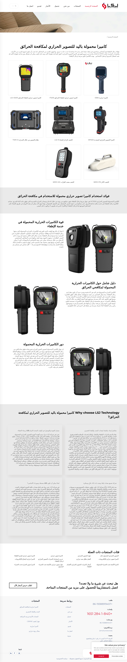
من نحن (67, 6)
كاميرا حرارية (34, 626)
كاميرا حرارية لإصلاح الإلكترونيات (25, 559)
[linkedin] (10, 653)
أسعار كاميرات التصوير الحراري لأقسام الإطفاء (79, 565)
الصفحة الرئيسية (91, 6)
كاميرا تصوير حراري (57, 556)
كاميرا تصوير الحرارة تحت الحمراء (24, 564)
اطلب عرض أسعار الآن (23, 585)
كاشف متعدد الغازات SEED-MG (63, 182)
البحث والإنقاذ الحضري (33, 612)
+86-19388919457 (102, 604)
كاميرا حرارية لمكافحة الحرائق (31, 607)
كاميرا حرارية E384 (101, 98)
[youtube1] (19, 653)
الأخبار (48, 6)
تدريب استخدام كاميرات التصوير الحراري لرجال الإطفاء (51, 560)
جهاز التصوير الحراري (84, 556)
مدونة (69, 636)
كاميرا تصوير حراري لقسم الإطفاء (24, 556)
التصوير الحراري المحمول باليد (109, 556)
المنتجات (77, 6)
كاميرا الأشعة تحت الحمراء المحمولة (108, 564)
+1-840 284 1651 (99, 614)
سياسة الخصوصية (61, 659)
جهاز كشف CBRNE (33, 621)
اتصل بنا (30, 6)
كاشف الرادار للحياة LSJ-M (63, 140)
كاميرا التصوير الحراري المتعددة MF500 (101, 140)
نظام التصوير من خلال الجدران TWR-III (26, 140)
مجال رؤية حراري (34, 631)
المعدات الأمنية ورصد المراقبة (31, 616)
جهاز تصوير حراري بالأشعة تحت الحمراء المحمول (51, 565)
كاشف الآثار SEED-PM (101, 182)
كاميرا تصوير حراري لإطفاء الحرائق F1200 (63, 98)
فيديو (39, 6)
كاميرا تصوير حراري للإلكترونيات (109, 559)
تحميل (56, 6)
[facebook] (14, 653)
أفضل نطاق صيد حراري (83, 559)
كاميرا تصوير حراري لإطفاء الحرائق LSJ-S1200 (25, 98)
